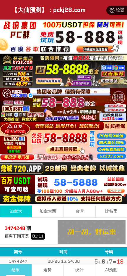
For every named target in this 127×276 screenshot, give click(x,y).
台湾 (79, 211)
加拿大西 (48, 211)
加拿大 (16, 211)
